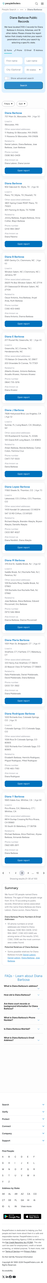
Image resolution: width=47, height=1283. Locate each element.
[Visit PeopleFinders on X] (4, 1276)
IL (9, 1206)
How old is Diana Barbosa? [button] (17, 994)
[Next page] (43, 873)
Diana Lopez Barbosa (17, 486)
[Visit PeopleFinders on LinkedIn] (7, 1276)
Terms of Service (12, 1251)
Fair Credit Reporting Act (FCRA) (19, 1242)
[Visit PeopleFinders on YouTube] (14, 1276)
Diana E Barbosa (14, 336)
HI (28, 1200)
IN (16, 1206)
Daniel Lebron (29, 954)
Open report (23, 170)
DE (9, 1200)
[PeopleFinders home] (11, 3)
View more (26, 1206)
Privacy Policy (30, 1251)
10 (37, 873)
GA (22, 1200)
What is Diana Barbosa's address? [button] (21, 986)
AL (9, 1194)
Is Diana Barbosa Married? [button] (17, 1029)
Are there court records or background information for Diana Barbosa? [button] (21, 1006)
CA (28, 1194)
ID (3, 1206)
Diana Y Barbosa (14, 796)
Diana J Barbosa (14, 410)
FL (16, 1200)
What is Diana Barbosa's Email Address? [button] (19, 1038)
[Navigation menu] (42, 3)
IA (34, 1200)
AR (16, 1194)
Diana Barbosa (13, 112)
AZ (22, 1194)
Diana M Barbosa (15, 560)
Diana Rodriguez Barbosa (20, 713)
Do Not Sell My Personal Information (17, 1257)
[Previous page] (3, 873)
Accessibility (7, 1270)
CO (35, 1194)
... (21, 9)
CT (3, 1200)
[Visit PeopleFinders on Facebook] (11, 1276)
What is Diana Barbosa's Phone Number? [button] (19, 1018)
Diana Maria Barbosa (17, 640)
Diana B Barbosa (14, 256)
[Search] (36, 4)
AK (3, 1194)
